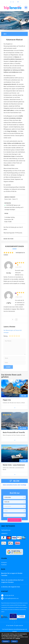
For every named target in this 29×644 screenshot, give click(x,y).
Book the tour (8, 238)
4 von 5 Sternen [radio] (17, 336)
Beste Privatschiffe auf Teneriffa (14, 432)
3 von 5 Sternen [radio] (14, 336)
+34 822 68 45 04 (9, 595)
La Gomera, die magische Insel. (10, 587)
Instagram (4, 562)
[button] (14, 552)
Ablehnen (14, 641)
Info (5, 34)
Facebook (4, 564)
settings (18, 638)
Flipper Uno (7, 400)
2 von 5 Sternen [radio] (12, 336)
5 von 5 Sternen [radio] (19, 336)
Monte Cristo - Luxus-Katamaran (14, 465)
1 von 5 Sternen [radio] (10, 336)
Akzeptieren (5, 641)
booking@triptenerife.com (11, 598)
